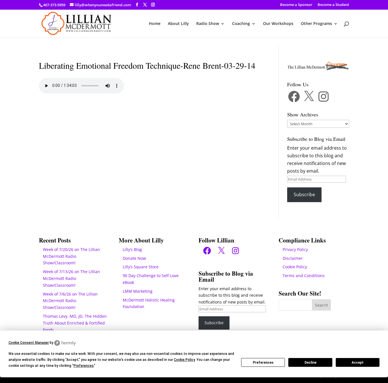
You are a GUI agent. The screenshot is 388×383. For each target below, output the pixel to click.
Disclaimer (293, 258)
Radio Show (207, 24)
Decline (310, 363)
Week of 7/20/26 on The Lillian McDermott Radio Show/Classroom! (71, 256)
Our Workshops (278, 24)
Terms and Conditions (304, 275)
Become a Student (333, 5)
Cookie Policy (295, 266)
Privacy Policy (295, 249)
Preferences (263, 363)
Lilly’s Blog (132, 249)
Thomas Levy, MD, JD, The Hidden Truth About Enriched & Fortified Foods (75, 322)
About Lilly (178, 24)
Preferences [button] (84, 366)
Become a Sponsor (296, 5)
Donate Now (134, 258)
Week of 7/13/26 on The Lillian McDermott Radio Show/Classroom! (71, 278)
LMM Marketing (138, 291)
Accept (358, 363)
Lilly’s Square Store (140, 266)
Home (154, 24)
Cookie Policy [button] (184, 360)
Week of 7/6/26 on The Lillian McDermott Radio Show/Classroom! (70, 300)
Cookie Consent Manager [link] (29, 343)
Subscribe (304, 194)
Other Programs (316, 24)
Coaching (241, 24)
